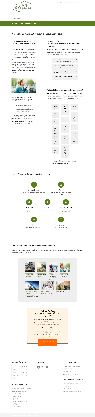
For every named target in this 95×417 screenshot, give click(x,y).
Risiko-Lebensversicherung (31, 291)
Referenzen (15, 398)
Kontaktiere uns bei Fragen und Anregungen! (22, 399)
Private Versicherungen (36, 15)
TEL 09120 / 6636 (68, 368)
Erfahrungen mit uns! (67, 15)
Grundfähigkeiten (64, 273)
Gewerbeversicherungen (20, 15)
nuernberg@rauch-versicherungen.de (72, 391)
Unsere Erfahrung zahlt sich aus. (19, 391)
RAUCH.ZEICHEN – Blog (52, 15)
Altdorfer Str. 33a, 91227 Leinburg (72, 366)
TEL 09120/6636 (68, 386)
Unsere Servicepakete (16, 393)
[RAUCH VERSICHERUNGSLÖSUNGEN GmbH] (22, 6)
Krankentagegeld (45, 291)
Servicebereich (17, 18)
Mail (47, 334)
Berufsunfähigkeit (29, 273)
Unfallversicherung (41, 273)
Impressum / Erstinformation (18, 403)
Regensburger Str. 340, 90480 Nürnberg (73, 383)
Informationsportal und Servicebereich (20, 395)
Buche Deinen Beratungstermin (20, 401)
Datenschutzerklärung (17, 406)
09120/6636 (60, 2)
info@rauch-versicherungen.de (72, 2)
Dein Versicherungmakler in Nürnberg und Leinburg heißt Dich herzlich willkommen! (21, 389)
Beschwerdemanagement (17, 404)
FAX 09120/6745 (68, 388)
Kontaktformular (51, 331)
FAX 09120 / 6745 (68, 371)
